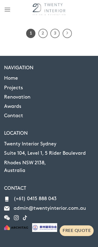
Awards (12, 106)
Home (11, 78)
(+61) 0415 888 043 (35, 199)
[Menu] (7, 9)
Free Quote (77, 231)
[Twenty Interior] (49, 9)
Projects (13, 88)
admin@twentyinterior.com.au (50, 208)
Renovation (17, 97)
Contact (13, 116)
